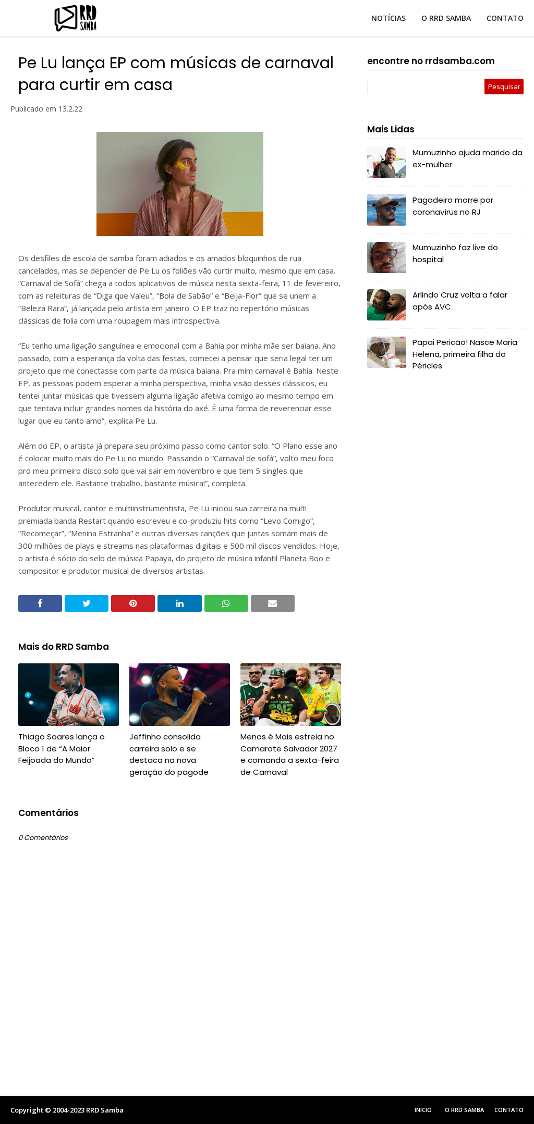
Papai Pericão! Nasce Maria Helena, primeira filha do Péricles (464, 354)
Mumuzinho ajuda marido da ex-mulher (467, 158)
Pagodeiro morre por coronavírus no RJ (452, 205)
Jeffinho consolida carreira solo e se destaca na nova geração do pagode (169, 754)
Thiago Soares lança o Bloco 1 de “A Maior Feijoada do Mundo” (61, 748)
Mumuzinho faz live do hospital (455, 253)
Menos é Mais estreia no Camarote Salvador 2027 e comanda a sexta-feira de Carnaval (289, 754)
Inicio (423, 1110)
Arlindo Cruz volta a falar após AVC (459, 300)
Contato (509, 1110)
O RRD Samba (464, 1110)
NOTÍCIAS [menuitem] (388, 18)
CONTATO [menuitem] (505, 18)
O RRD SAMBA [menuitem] (446, 18)
